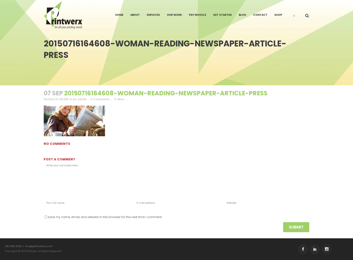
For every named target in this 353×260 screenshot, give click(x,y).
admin (82, 99)
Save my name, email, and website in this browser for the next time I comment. (105, 217)
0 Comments (100, 99)
